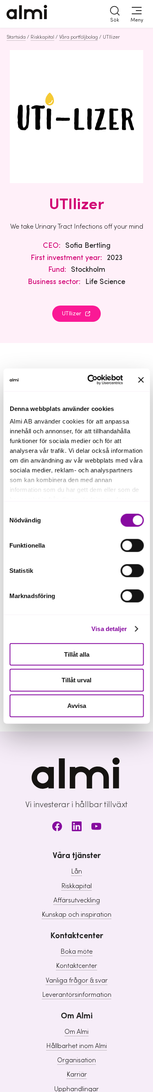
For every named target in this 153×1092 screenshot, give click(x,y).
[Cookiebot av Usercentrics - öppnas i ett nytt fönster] (91, 380)
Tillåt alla (76, 654)
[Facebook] (57, 828)
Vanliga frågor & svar (77, 980)
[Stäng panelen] (141, 379)
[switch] (132, 545)
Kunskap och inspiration (76, 914)
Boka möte (76, 951)
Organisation (76, 1060)
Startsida (16, 37)
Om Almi (76, 1031)
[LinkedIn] (77, 828)
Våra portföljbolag (78, 37)
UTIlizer (71, 313)
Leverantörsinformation (76, 994)
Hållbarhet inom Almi (76, 1046)
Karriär (77, 1074)
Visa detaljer (109, 628)
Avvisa (76, 705)
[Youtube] (96, 828)
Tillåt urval (76, 679)
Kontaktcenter (76, 966)
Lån (76, 871)
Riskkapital (42, 37)
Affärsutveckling (76, 900)
